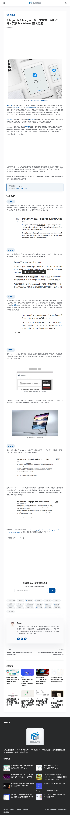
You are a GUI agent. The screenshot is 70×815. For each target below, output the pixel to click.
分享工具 (47, 600)
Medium (32, 120)
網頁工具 (20, 608)
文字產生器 (29, 604)
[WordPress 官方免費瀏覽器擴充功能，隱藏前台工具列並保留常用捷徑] (7, 797)
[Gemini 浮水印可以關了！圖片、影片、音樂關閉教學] (39, 797)
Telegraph (9, 120)
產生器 (56, 604)
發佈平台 (11, 608)
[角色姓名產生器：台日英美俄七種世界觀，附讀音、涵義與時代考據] (12, 693)
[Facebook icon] (18, 639)
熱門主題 (12, 15)
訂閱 (52, 590)
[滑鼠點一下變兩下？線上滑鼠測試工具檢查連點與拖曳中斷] (57, 672)
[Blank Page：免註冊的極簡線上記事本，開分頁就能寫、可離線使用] (42, 693)
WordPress (61, 809)
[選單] (4, 3)
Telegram (9, 105)
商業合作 (25, 809)
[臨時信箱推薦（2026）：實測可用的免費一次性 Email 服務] (42, 672)
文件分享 (57, 600)
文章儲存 (39, 604)
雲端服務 (11, 611)
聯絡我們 (19, 809)
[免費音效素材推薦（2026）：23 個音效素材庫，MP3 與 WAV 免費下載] (7, 777)
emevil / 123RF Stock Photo (38, 100)
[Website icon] (22, 639)
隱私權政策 (6, 812)
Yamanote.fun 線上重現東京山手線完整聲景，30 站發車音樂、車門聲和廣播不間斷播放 (27, 703)
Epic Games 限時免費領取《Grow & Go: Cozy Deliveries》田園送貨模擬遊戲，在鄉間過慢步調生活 (55, 777)
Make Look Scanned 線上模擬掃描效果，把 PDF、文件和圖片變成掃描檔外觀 (57, 703)
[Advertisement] (35, 43)
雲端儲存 (57, 608)
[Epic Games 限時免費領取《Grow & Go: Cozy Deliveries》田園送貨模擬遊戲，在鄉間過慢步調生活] (39, 777)
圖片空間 (15, 305)
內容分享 (38, 600)
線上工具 (39, 608)
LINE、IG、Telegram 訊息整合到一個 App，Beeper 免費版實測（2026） (27, 681)
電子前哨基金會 (31, 108)
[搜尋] (65, 3)
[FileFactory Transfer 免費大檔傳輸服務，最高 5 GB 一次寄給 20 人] (7, 786)
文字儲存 (11, 604)
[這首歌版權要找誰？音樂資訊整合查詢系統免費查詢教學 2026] (12, 672)
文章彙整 (12, 809)
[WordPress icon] (25, 639)
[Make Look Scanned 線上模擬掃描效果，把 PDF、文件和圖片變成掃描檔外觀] (57, 693)
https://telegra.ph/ (22, 188)
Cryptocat (15, 108)
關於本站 (6, 809)
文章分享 (48, 604)
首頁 (7, 15)
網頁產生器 (29, 608)
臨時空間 (48, 608)
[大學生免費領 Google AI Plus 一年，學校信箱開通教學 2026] (39, 768)
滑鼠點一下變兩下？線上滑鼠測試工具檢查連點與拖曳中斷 (57, 679)
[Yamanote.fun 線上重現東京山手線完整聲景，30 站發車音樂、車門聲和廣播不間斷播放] (27, 693)
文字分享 (27, 127)
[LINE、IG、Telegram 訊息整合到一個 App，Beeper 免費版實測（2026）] (27, 672)
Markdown (11, 600)
